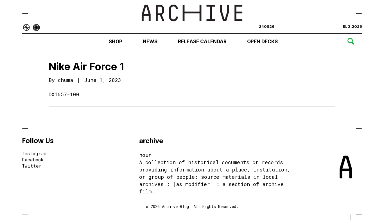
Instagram (34, 153)
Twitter (32, 166)
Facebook (33, 160)
